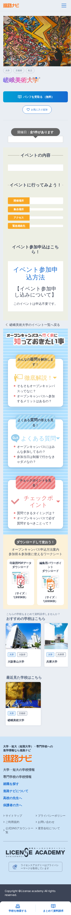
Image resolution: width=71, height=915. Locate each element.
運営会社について (49, 828)
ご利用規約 (12, 822)
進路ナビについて (15, 791)
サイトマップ (14, 815)
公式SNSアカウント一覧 (19, 830)
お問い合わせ (46, 822)
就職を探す (11, 784)
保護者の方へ (12, 805)
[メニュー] (64, 5)
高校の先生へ (12, 798)
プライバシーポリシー (51, 815)
